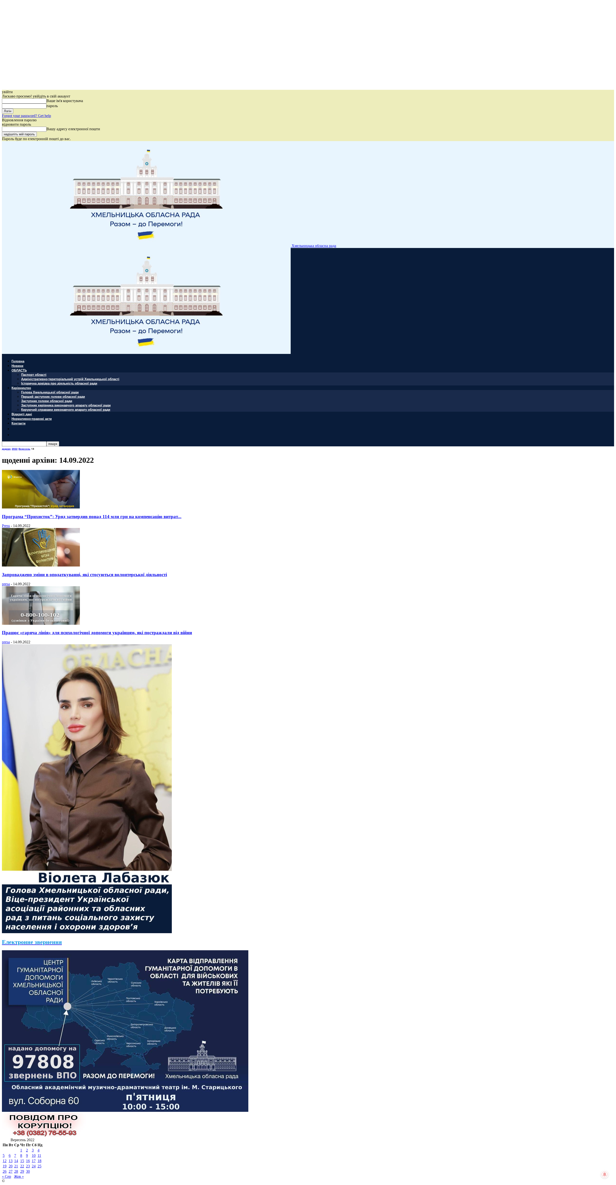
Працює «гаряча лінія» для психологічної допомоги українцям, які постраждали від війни (97, 632)
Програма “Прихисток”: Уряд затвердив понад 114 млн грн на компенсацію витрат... (91, 516)
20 (11, 1166)
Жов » (19, 1176)
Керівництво (21, 387)
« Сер (6, 1176)
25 (39, 1166)
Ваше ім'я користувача (64, 101)
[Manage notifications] (605, 1174)
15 (22, 1161)
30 (28, 1171)
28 (16, 1171)
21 (16, 1166)
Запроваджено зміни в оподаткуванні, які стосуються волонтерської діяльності (84, 574)
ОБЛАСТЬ (19, 370)
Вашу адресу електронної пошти (73, 129)
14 (16, 1161)
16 (28, 1161)
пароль (52, 106)
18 (39, 1161)
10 (34, 1155)
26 (4, 1171)
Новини (17, 365)
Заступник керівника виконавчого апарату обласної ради (66, 405)
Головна (18, 361)
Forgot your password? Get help (26, 116)
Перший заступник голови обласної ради (53, 396)
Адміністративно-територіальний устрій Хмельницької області (70, 379)
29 (22, 1171)
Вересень (24, 448)
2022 (15, 448)
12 (4, 1161)
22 (22, 1166)
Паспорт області (33, 374)
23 (28, 1166)
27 (11, 1171)
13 (11, 1161)
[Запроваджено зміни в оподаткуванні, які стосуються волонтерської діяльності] (41, 565)
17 (34, 1161)
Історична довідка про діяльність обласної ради (59, 383)
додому (6, 448)
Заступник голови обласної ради (46, 400)
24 (34, 1166)
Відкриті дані (22, 414)
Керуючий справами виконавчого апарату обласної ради (65, 409)
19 (4, 1166)
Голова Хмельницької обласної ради (50, 392)
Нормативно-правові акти (32, 418)
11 (39, 1155)
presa (6, 584)
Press (6, 526)
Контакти (19, 423)
